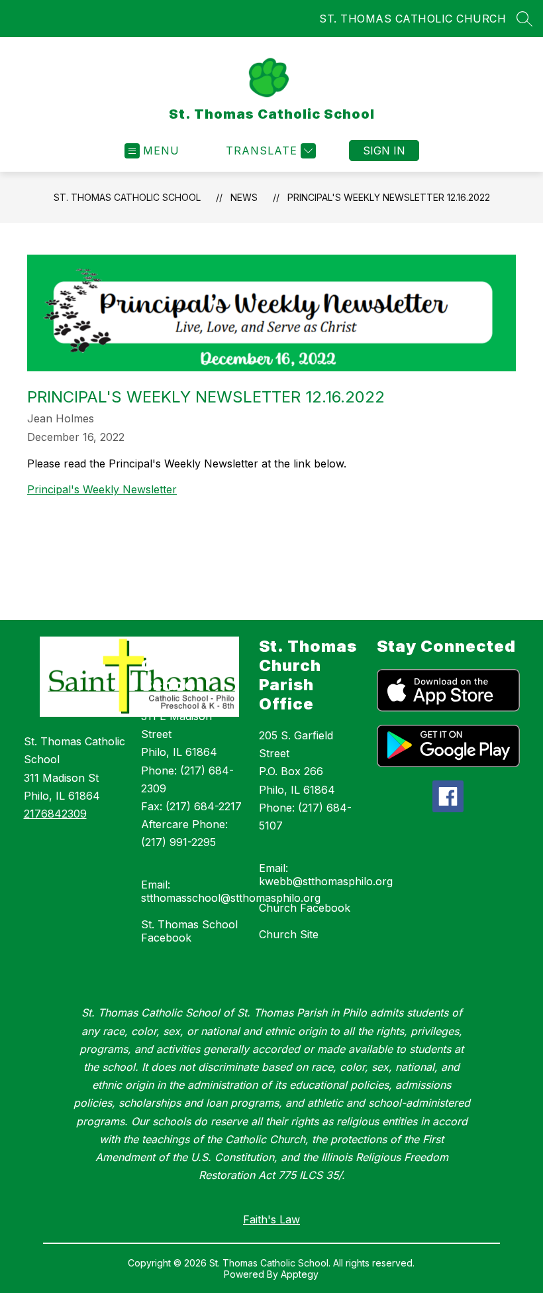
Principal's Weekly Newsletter (102, 489)
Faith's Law (271, 1219)
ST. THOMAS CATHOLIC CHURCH (412, 18)
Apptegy (300, 1274)
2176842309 (55, 813)
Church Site (289, 934)
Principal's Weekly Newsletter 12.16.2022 (388, 197)
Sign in (384, 150)
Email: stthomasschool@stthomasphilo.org (231, 891)
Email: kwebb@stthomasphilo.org (326, 874)
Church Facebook (304, 907)
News (244, 197)
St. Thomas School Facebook (189, 931)
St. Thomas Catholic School (127, 197)
